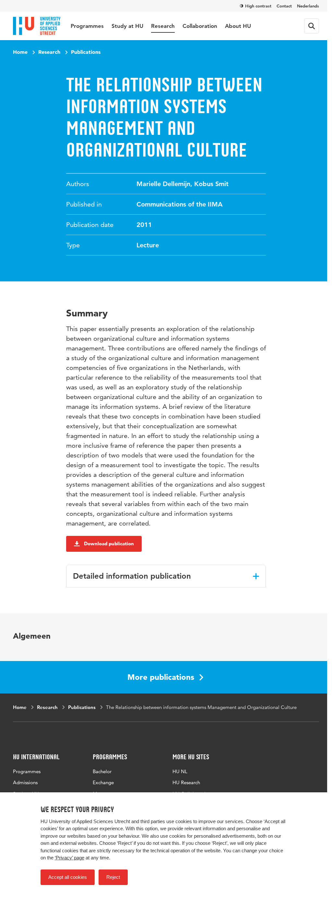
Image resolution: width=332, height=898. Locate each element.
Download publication (109, 543)
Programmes (87, 26)
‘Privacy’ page (69, 857)
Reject (113, 877)
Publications (86, 52)
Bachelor (102, 771)
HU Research (186, 782)
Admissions (25, 782)
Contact (284, 5)
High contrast (258, 5)
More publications (160, 677)
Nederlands (308, 5)
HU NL (179, 771)
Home (20, 52)
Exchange (103, 782)
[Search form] (311, 25)
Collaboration (200, 26)
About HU (238, 26)
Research (163, 26)
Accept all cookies (67, 877)
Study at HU (127, 26)
